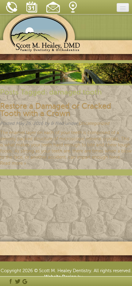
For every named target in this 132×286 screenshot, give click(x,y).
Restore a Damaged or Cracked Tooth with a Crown (55, 110)
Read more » (13, 163)
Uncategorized (94, 123)
